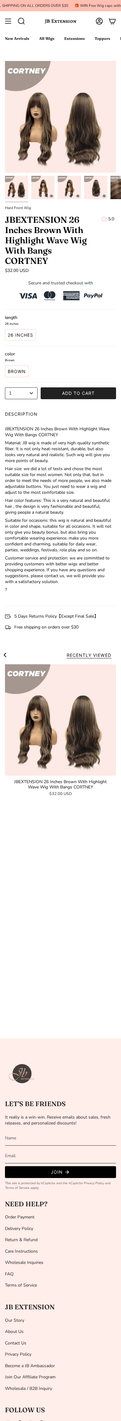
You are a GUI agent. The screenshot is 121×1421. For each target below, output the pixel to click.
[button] (21, 21)
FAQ (9, 1274)
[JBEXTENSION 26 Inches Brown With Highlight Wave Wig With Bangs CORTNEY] (60, 720)
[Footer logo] (22, 1073)
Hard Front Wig (18, 207)
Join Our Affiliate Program (30, 1377)
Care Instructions (21, 1251)
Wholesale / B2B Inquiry (28, 1388)
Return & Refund (21, 1240)
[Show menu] (8, 21)
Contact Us (15, 1343)
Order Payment (19, 1217)
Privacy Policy (94, 1183)
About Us (14, 1332)
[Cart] (112, 21)
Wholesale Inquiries (24, 1262)
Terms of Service (17, 1187)
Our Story (14, 1320)
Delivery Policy (19, 1229)
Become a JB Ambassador (30, 1366)
